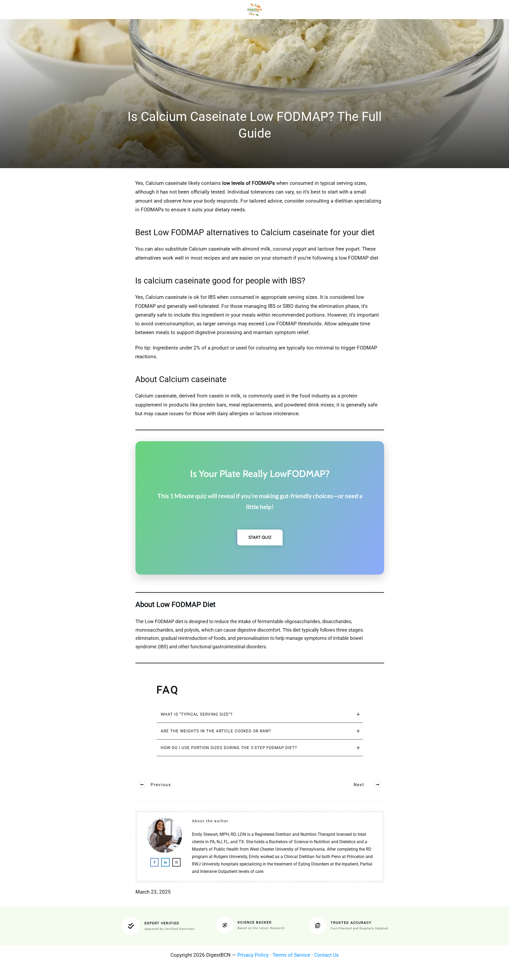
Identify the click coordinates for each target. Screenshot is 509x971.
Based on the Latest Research (261, 928)
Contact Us (326, 955)
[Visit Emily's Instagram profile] (176, 862)
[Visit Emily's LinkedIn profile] (165, 862)
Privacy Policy (253, 955)
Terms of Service (291, 955)
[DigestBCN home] (254, 9)
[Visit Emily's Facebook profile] (154, 862)
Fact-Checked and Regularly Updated (359, 928)
